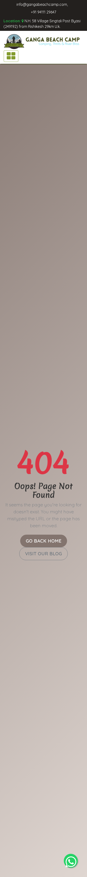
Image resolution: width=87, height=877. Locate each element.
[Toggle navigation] (11, 56)
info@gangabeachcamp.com (41, 4)
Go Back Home (43, 541)
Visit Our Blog (43, 553)
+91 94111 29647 (43, 12)
